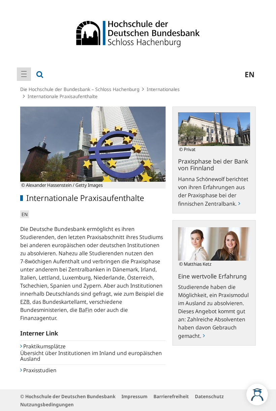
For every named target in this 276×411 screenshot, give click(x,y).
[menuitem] (24, 74)
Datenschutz (209, 396)
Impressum (134, 396)
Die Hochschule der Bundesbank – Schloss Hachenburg (79, 89)
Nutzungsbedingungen (47, 404)
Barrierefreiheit (171, 396)
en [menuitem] (249, 74)
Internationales (163, 89)
